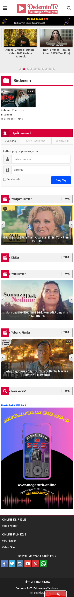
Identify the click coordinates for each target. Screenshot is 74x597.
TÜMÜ (67, 199)
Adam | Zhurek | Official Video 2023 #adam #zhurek (19, 53)
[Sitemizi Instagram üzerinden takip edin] (20, 563)
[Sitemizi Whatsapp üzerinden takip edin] (43, 563)
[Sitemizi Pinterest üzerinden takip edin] (35, 563)
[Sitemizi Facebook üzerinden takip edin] (4, 563)
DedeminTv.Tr (24, 588)
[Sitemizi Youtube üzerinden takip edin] (27, 563)
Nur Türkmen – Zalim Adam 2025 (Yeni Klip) (55, 51)
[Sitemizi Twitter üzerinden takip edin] (12, 563)
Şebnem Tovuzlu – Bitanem (12, 113)
